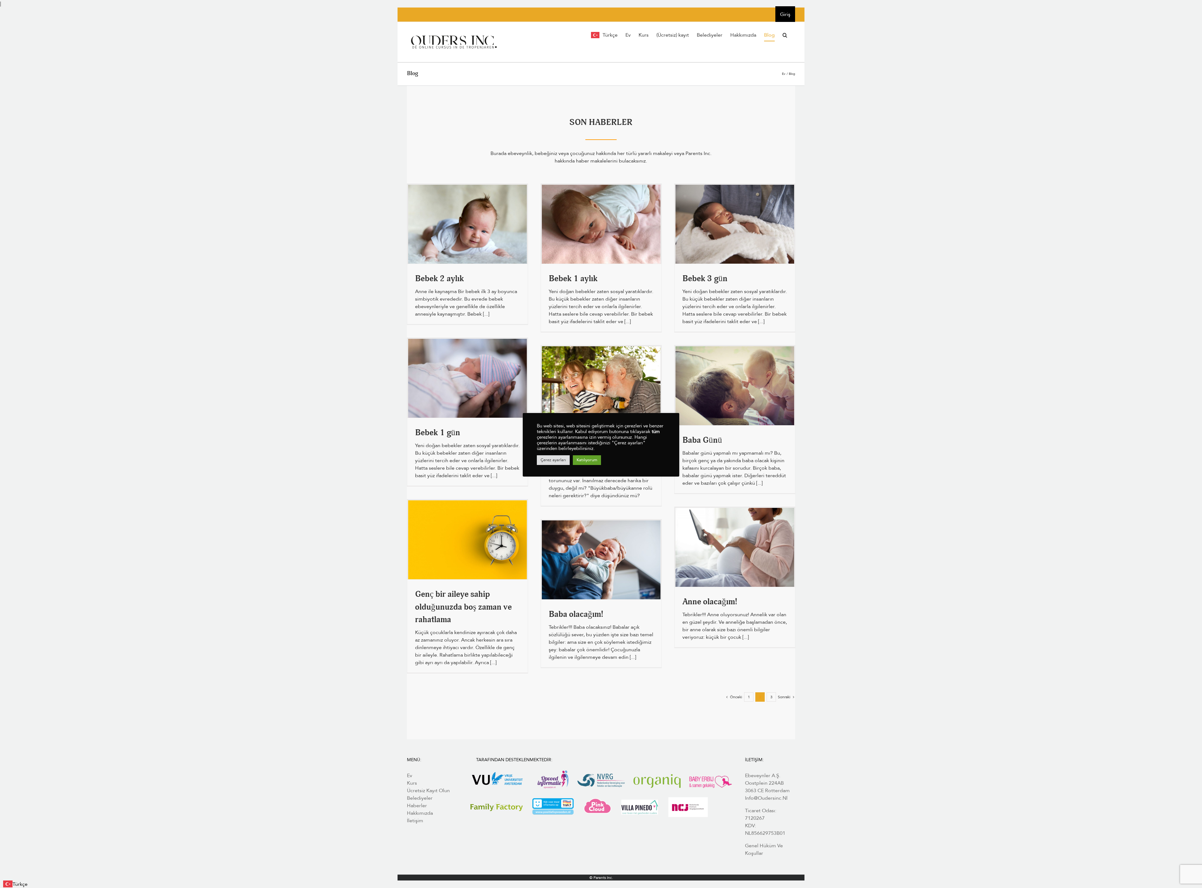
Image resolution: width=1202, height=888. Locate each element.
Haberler (417, 805)
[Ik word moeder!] (734, 547)
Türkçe (20, 884)
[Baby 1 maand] (601, 224)
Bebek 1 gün (437, 433)
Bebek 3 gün (704, 279)
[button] (785, 35)
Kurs (412, 783)
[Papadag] (734, 385)
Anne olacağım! (709, 602)
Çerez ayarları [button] (553, 460)
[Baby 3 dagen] (734, 224)
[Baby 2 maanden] (467, 224)
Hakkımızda (420, 813)
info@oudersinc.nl (766, 798)
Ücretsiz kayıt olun (428, 790)
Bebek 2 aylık (439, 279)
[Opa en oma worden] (601, 385)
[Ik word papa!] (601, 559)
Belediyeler (420, 798)
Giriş (785, 14)
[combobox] (15, 884)
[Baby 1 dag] (467, 378)
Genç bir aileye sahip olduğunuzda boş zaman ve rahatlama (463, 608)
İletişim (415, 820)
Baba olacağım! (576, 615)
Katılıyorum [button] (587, 460)
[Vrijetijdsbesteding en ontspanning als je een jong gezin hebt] (467, 539)
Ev (409, 775)
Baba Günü (702, 441)
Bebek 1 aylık (573, 279)
